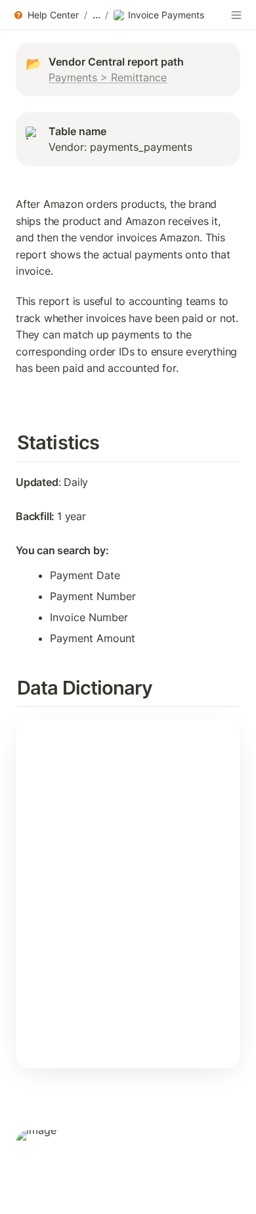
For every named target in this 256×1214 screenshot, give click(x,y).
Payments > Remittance (108, 77)
